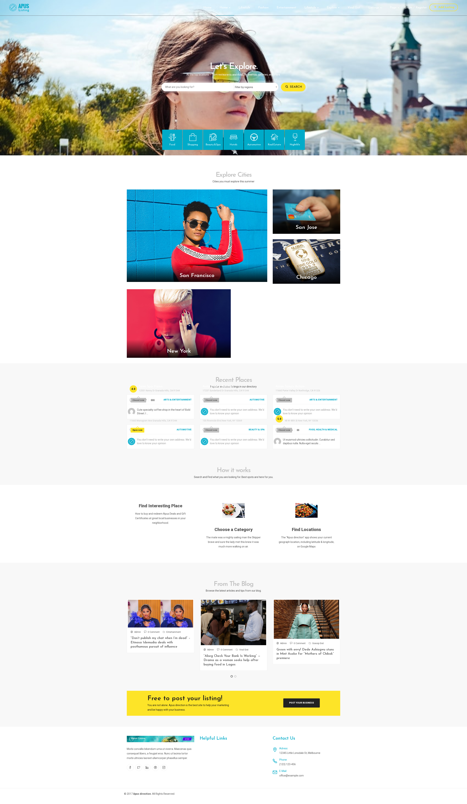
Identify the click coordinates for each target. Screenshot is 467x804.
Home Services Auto (145, 416)
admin (137, 632)
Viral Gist (354, 7)
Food (312, 429)
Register (421, 7)
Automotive (257, 399)
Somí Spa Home (151, 386)
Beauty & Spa (257, 429)
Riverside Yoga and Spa (221, 416)
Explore (332, 7)
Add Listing (445, 7)
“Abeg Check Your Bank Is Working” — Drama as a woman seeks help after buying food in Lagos (232, 660)
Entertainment (286, 7)
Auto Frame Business (218, 386)
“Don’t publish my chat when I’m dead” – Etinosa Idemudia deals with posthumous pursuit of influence (160, 642)
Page (393, 7)
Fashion (263, 7)
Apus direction (142, 793)
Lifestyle (244, 7)
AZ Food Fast (295, 416)
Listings (374, 7)
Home (207, 7)
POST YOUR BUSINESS (301, 703)
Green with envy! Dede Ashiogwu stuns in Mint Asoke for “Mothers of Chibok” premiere (305, 654)
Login (408, 7)
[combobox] (256, 87)
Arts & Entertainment (177, 399)
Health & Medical (326, 429)
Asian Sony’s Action (290, 386)
